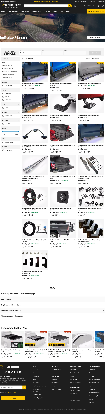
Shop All (3, 11)
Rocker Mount (8, 150)
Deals (61, 11)
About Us (35, 369)
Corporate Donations (75, 372)
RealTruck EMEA (74, 393)
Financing (91, 376)
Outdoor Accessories (7, 68)
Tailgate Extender (9, 142)
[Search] (70, 5)
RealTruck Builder (53, 1)
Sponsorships (73, 379)
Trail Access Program (75, 382)
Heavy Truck (55, 386)
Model (65, 50)
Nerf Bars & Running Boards (9, 71)
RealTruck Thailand (75, 400)
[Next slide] (102, 345)
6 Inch (6, 107)
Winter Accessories (7, 65)
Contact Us (92, 369)
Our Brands (36, 376)
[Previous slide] (2, 345)
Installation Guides (56, 369)
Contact (92, 1)
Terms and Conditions (81, 409)
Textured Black (8, 115)
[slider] (2, 131)
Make (43, 50)
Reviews (72, 376)
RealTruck (4, 62)
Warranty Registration (94, 392)
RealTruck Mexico (74, 397)
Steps (55, 11)
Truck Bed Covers (36, 11)
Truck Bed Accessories (8, 74)
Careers (35, 372)
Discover (68, 11)
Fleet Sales (91, 402)
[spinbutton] (5, 134)
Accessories (8, 99)
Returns (91, 386)
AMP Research (8, 85)
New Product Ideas (56, 389)
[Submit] (24, 387)
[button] (52, 294)
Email (1, 384)
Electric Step (8, 93)
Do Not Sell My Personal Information (45, 409)
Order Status (100, 1)
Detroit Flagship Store (38, 398)
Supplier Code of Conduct (39, 386)
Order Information (93, 372)
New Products (25, 11)
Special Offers (55, 382)
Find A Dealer (92, 389)
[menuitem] (3, 11)
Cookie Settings (71, 409)
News (34, 379)
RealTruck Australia (75, 390)
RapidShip (54, 372)
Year (20, 50)
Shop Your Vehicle (13, 11)
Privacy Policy (36, 382)
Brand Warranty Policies (95, 396)
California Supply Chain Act (60, 409)
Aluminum (7, 123)
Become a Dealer (37, 394)
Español (91, 399)
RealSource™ (73, 369)
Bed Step (7, 96)
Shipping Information (94, 379)
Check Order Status (94, 382)
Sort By (88, 58)
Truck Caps (47, 11)
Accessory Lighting (7, 77)
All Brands (54, 379)
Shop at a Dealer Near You (81, 1)
